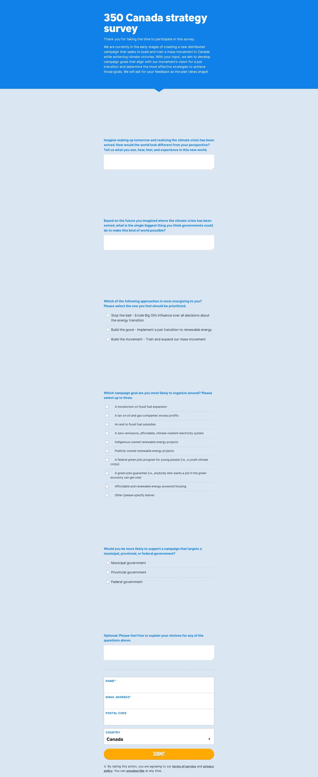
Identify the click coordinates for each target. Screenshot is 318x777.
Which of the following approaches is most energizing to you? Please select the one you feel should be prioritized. (153, 303)
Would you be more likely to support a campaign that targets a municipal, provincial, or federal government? (153, 551)
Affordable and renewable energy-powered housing (150, 486)
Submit (159, 754)
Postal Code (116, 713)
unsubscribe (135, 771)
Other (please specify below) (134, 495)
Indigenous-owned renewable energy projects (146, 442)
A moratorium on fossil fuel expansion (140, 406)
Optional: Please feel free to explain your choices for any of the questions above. (154, 638)
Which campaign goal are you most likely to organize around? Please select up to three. (158, 395)
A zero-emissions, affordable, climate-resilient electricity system (159, 433)
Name (111, 681)
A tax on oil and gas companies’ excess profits (146, 415)
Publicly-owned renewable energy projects (144, 451)
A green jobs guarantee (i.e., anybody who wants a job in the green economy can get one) (158, 475)
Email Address (118, 697)
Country (113, 732)
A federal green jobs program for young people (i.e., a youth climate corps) (159, 462)
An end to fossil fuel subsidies (135, 424)
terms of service (184, 766)
